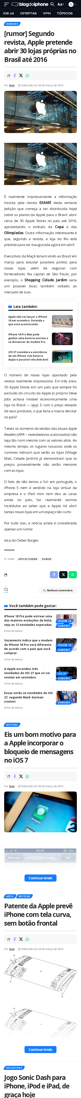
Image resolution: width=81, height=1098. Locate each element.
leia (34, 405)
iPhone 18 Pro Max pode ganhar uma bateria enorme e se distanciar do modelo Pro (28, 338)
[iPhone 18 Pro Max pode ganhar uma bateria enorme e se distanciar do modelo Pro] (62, 339)
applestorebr (27, 559)
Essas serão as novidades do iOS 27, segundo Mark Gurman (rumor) (28, 697)
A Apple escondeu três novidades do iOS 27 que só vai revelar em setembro (27, 673)
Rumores (12, 23)
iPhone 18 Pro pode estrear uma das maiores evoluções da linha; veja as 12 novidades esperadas (28, 620)
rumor (46, 559)
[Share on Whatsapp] (27, 75)
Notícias (12, 724)
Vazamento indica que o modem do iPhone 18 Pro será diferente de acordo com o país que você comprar (28, 646)
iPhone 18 (64, 621)
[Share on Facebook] (14, 75)
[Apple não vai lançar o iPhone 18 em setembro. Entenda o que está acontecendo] (62, 321)
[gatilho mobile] (7, 4)
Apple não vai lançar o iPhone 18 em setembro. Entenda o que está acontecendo (27, 320)
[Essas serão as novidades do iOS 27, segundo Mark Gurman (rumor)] (66, 697)
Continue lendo (40, 878)
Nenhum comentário (60, 590)
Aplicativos (14, 1067)
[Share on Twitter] (21, 75)
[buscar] (52, 4)
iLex (12, 85)
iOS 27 (62, 673)
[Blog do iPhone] (30, 4)
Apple (10, 896)
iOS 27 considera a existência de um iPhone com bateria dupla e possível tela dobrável (28, 355)
